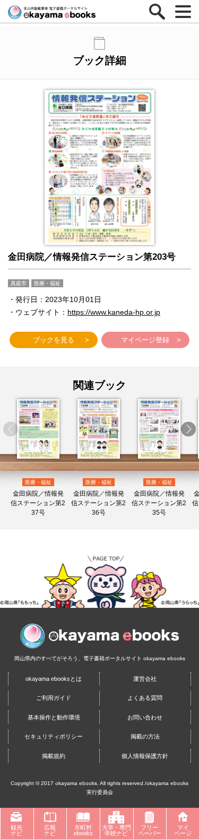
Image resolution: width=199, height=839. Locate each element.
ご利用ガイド (53, 698)
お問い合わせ (144, 717)
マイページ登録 (145, 340)
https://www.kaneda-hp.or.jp (113, 312)
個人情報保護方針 (145, 756)
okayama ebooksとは (53, 679)
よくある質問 (144, 698)
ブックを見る (53, 340)
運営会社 (145, 679)
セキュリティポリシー (53, 736)
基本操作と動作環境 (54, 717)
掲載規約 (53, 756)
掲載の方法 (145, 736)
